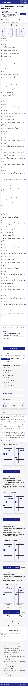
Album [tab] (17, 358)
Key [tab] (3, 361)
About (21, 684)
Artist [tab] (12, 358)
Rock (5, 406)
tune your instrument (15, 424)
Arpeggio (23, 471)
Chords (17, 471)
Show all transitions (14, 630)
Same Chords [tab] (5, 358)
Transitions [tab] (9, 361)
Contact (25, 684)
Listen (8, 467)
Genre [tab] (23, 358)
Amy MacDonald (7, 393)
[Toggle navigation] (25, 2)
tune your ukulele (13, 21)
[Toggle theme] (21, 2)
